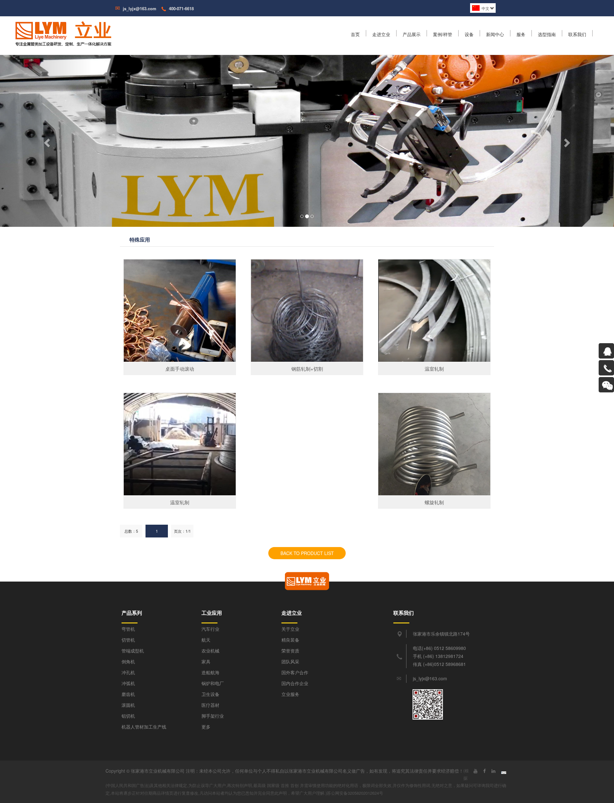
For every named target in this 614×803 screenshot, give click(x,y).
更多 (205, 726)
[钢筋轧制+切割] (307, 310)
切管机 (128, 640)
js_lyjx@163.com (139, 8)
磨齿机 (128, 694)
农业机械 (210, 650)
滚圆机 (128, 705)
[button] (46, 141)
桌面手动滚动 (179, 368)
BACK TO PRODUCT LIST (307, 553)
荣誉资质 (290, 650)
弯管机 (128, 629)
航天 (205, 640)
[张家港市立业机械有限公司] (72, 33)
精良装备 (290, 640)
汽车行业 (210, 629)
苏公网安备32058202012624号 (355, 793)
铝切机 (128, 716)
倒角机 (128, 661)
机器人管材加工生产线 (144, 726)
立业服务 (290, 694)
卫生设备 (210, 694)
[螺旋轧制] (434, 444)
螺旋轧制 (434, 502)
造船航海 (210, 672)
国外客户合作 (294, 672)
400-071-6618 (181, 8)
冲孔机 (128, 672)
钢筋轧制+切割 (307, 368)
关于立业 (290, 629)
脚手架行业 (212, 716)
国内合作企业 (294, 683)
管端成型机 (133, 650)
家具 (205, 661)
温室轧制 (434, 368)
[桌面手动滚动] (180, 310)
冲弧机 (128, 683)
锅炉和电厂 (212, 683)
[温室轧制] (434, 310)
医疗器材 (210, 705)
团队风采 (290, 661)
